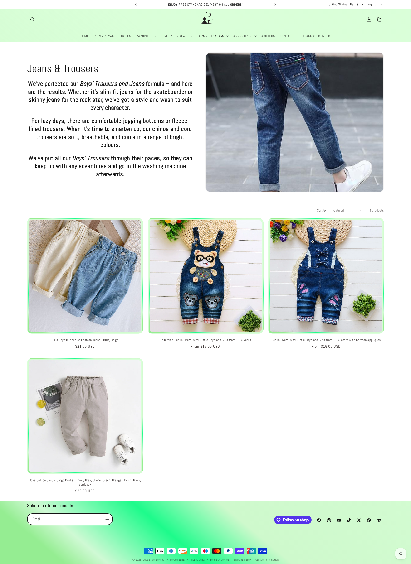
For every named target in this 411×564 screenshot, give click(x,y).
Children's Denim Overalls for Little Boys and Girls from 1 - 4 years (205, 340)
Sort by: (322, 210)
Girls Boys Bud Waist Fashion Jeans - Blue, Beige (85, 340)
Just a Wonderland (153, 559)
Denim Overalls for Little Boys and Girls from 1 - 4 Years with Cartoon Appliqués (326, 340)
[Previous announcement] (136, 4)
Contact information (267, 559)
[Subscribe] (107, 519)
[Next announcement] (275, 4)
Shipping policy (242, 559)
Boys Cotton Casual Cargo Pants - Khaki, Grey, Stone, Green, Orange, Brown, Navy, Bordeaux (85, 482)
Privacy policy (197, 559)
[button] (32, 19)
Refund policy (177, 559)
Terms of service (219, 559)
